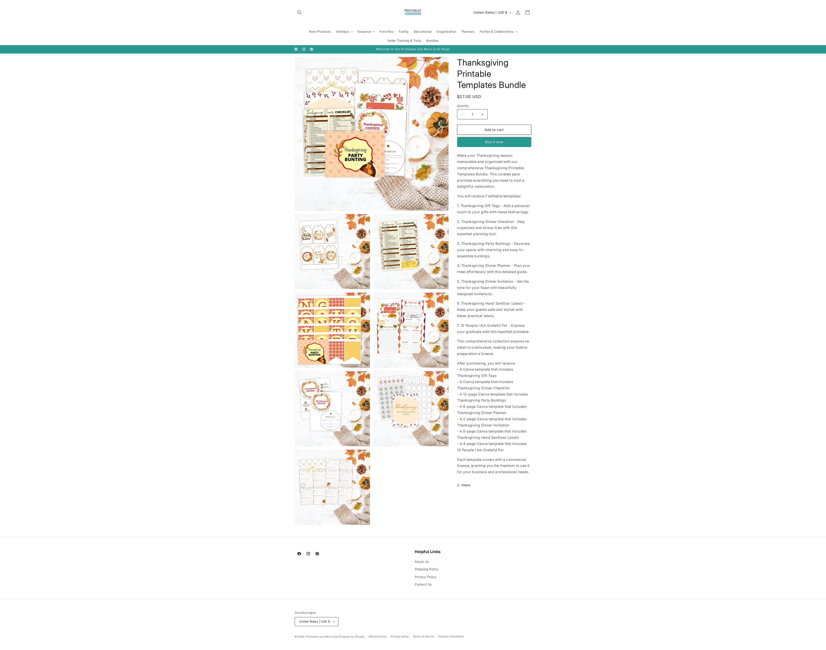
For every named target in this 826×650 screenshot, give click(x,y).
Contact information (451, 636)
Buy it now (494, 142)
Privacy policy (400, 636)
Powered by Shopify (352, 636)
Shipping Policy (426, 569)
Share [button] (465, 485)
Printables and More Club (322, 636)
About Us (422, 561)
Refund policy (378, 636)
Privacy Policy (425, 577)
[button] (299, 12)
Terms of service (423, 636)
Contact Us (423, 584)
